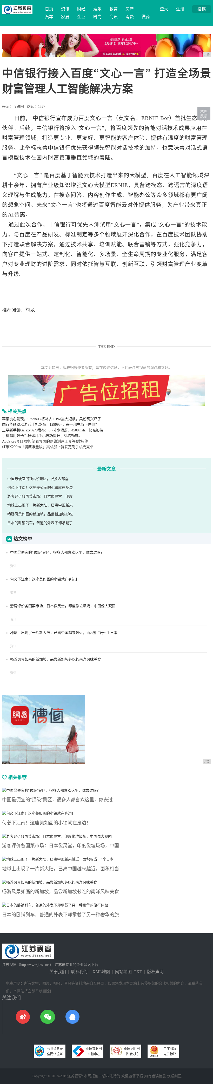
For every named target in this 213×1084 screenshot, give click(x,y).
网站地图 (123, 972)
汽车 (49, 17)
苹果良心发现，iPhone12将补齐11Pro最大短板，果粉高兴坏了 (51, 419)
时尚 (97, 17)
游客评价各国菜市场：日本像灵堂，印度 (40, 496)
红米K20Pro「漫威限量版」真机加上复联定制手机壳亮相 (48, 447)
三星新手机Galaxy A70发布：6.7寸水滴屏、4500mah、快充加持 (52, 430)
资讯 (65, 9)
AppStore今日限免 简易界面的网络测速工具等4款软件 (45, 441)
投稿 (201, 9)
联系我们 (79, 972)
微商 (146, 17)
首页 (49, 9)
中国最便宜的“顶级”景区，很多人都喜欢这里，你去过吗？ (57, 552)
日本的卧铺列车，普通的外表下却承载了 (40, 523)
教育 (113, 9)
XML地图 (101, 972)
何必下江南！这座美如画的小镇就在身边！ (44, 579)
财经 (81, 9)
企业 (81, 17)
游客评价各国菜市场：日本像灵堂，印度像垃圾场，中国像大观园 (63, 606)
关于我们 (57, 972)
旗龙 (30, 310)
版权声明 (155, 972)
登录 (164, 9)
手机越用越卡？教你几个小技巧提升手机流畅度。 (42, 436)
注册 (180, 9)
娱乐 (97, 9)
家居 (65, 17)
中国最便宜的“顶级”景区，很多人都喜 (38, 479)
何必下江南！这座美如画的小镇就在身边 (40, 488)
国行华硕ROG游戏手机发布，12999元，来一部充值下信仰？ (50, 424)
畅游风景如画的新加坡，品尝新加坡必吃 (40, 514)
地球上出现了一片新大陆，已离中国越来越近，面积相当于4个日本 (63, 633)
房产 (129, 9)
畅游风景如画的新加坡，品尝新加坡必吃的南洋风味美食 (55, 659)
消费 (129, 17)
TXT (138, 972)
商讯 (113, 17)
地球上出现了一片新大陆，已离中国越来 (40, 505)
